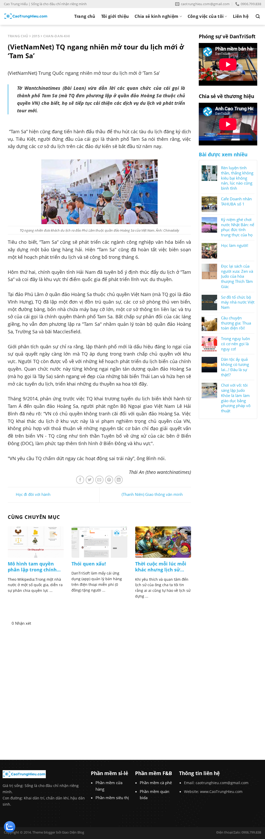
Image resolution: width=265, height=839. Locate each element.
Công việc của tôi (206, 16)
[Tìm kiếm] (258, 16)
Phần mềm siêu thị (112, 797)
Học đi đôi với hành (33, 494)
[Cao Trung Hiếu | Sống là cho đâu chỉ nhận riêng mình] (26, 16)
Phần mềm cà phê (156, 782)
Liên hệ (240, 16)
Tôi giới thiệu (115, 16)
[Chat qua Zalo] (9, 826)
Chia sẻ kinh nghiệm (156, 16)
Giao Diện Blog (73, 832)
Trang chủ (84, 16)
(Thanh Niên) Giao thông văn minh (152, 494)
